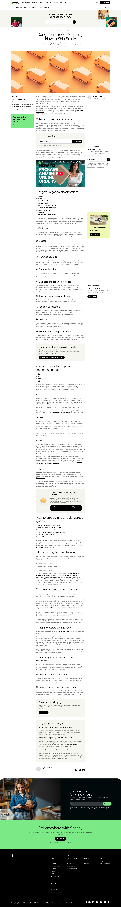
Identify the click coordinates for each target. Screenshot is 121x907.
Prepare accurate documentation (48, 530)
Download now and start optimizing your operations (66, 508)
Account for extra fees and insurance (49, 537)
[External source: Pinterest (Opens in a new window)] (109, 902)
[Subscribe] (74, 22)
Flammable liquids (43, 201)
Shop (100, 858)
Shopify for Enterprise (104, 863)
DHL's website (40, 478)
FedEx (39, 376)
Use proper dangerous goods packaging (50, 527)
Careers (53, 861)
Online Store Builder (56, 887)
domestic (79, 462)
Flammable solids (43, 203)
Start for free (105, 2)
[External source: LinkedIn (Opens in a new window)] (105, 902)
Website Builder (55, 889)
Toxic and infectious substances (47, 207)
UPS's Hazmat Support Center (62, 412)
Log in (96, 2)
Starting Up (27, 7)
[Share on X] (79, 770)
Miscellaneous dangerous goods (47, 214)
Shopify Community (72, 868)
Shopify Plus (102, 861)
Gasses (40, 198)
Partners (53, 868)
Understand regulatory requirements (49, 525)
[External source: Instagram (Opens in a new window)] (97, 902)
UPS (39, 374)
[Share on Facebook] (76, 770)
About (52, 858)
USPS (39, 378)
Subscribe (107, 804)
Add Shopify (92, 296)
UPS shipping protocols (54, 404)
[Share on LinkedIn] (83, 770)
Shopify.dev (86, 858)
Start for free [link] (77, 141)
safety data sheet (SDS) (66, 631)
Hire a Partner (70, 863)
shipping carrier (65, 388)
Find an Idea (18, 7)
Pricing (42, 2)
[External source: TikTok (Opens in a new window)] (101, 902)
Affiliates (53, 871)
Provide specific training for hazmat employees (52, 532)
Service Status (55, 876)
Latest (40, 7)
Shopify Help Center (72, 861)
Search (107, 7)
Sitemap (54, 903)
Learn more (43, 713)
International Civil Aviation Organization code (63, 577)
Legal (52, 873)
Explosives (41, 196)
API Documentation (88, 861)
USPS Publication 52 (72, 744)
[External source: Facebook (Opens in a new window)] (85, 902)
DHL (39, 381)
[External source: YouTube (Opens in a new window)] (93, 902)
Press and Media (55, 866)
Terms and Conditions (94, 808)
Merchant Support (72, 858)
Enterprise (48, 2)
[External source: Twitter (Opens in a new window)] (89, 902)
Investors (53, 863)
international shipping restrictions (49, 463)
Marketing (34, 7)
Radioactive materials (44, 210)
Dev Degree (86, 863)
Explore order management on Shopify (51, 357)
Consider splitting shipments (46, 534)
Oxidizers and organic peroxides (47, 205)
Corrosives (41, 212)
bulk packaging (48, 607)
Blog (12, 7)
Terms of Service (34, 903)
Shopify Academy (71, 866)
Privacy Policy (100, 167)
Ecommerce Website (56, 892)
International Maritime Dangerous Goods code (58, 579)
